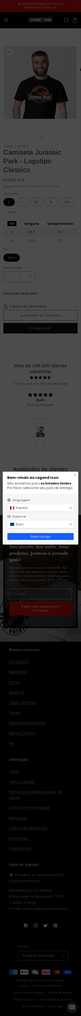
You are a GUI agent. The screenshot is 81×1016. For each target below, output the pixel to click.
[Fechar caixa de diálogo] (74, 475)
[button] (40, 508)
